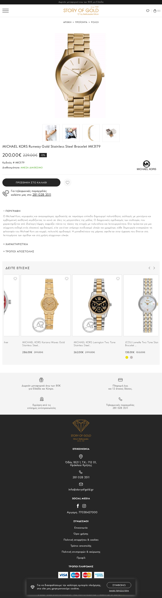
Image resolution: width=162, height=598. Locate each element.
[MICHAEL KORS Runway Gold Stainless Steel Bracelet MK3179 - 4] (91, 133)
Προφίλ (81, 558)
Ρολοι (95, 22)
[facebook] (78, 506)
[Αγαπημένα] (148, 10)
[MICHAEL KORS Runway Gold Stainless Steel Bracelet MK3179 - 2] (51, 133)
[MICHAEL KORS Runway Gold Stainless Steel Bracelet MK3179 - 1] (81, 75)
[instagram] (84, 506)
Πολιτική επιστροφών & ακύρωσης (81, 552)
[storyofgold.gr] (81, 11)
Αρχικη (67, 22)
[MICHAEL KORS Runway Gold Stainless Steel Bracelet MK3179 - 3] (71, 133)
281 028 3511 (120, 408)
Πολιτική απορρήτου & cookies (81, 540)
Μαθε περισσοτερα (119, 591)
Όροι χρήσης (81, 534)
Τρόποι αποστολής (81, 546)
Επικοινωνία (81, 528)
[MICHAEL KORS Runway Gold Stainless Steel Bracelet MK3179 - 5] (111, 133)
